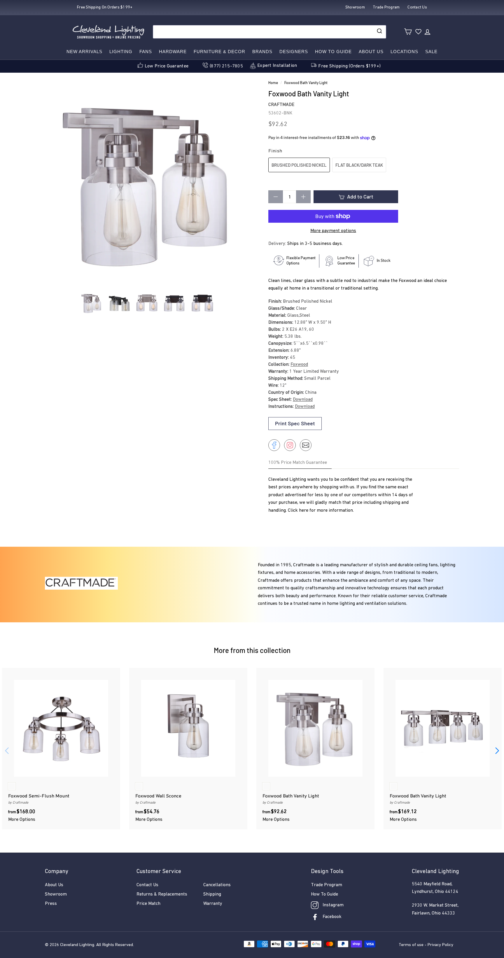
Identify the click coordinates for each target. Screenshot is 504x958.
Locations (404, 51)
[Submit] (379, 31)
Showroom (56, 894)
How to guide (333, 51)
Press (51, 903)
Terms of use (411, 945)
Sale (431, 51)
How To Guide (324, 894)
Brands (262, 51)
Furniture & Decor (219, 51)
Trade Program (326, 885)
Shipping (212, 894)
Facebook (332, 917)
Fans (145, 51)
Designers (293, 51)
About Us (371, 51)
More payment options (333, 231)
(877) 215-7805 (226, 66)
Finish (275, 151)
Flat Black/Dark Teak (359, 165)
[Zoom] (147, 185)
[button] (497, 750)
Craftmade (281, 104)
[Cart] (408, 32)
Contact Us (147, 885)
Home (273, 83)
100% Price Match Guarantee (297, 462)
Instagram (333, 905)
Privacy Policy (440, 945)
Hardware (173, 51)
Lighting (120, 51)
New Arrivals (84, 51)
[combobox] (269, 32)
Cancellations (217, 885)
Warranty (212, 903)
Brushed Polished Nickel (299, 165)
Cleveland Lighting (77, 945)
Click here (298, 510)
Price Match (148, 903)
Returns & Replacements (161, 894)
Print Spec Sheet (295, 423)
